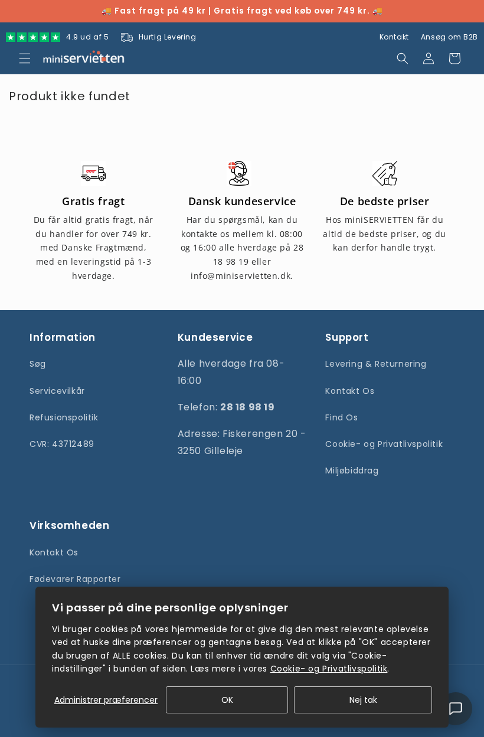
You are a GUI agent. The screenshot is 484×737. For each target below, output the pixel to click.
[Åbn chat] (455, 708)
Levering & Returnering (375, 364)
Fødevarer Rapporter (75, 579)
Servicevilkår (57, 391)
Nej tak (363, 700)
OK (227, 700)
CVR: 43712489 (62, 444)
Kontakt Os (349, 391)
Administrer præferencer (106, 700)
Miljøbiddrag (351, 470)
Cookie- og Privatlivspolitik (384, 444)
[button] (25, 58)
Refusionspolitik (64, 417)
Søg (38, 364)
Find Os (341, 417)
